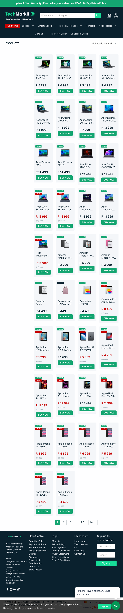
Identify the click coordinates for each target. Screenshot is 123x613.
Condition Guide (79, 34)
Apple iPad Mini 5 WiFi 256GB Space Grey (108, 346)
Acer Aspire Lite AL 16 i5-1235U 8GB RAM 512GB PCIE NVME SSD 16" (87, 121)
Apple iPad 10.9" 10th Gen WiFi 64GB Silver (86, 302)
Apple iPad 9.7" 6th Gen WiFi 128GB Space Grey (64, 349)
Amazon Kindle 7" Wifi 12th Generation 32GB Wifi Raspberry (108, 256)
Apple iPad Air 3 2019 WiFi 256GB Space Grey (87, 349)
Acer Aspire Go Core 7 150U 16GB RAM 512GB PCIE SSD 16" (65, 119)
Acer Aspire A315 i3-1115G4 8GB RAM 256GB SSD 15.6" (42, 77)
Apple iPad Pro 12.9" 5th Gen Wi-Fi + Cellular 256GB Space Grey (108, 395)
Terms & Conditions (61, 550)
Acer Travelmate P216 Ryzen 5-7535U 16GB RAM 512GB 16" (42, 254)
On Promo (13, 26)
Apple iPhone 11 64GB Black (65, 493)
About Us (33, 557)
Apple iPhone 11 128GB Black (43, 445)
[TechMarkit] (20, 15)
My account (80, 541)
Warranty (56, 541)
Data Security (35, 563)
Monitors (90, 26)
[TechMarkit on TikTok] (18, 590)
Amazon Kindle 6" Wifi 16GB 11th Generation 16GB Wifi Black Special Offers (65, 256)
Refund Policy (58, 544)
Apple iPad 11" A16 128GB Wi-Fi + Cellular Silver (108, 300)
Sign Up (106, 563)
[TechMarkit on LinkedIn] (14, 590)
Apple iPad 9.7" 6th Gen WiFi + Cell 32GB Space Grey (42, 349)
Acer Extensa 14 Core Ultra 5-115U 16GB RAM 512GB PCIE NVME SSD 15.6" (108, 119)
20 (82, 522)
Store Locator (35, 569)
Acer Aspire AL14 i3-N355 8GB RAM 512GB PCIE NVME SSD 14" (65, 77)
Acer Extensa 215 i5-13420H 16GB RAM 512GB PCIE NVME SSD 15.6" (43, 164)
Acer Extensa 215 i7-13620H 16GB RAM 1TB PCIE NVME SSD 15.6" (65, 164)
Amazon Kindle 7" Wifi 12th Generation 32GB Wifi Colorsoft (87, 254)
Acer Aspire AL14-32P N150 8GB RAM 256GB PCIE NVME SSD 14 (86, 77)
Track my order (81, 544)
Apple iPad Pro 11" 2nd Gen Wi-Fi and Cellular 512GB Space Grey (43, 397)
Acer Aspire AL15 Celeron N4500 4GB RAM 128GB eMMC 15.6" (108, 77)
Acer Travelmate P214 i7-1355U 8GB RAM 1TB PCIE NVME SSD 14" (86, 208)
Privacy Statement (60, 554)
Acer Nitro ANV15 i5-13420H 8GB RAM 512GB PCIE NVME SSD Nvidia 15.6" (86, 166)
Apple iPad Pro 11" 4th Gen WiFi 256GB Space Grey (65, 395)
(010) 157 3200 (13, 570)
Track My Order (58, 34)
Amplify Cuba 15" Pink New (65, 302)
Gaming (39, 34)
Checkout (79, 550)
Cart (76, 547)
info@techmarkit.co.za (16, 561)
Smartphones (45, 26)
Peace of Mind (35, 560)
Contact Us (34, 566)
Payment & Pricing (37, 544)
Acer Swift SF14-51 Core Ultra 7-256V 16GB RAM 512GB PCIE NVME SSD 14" (43, 208)
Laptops (26, 26)
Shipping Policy (59, 547)
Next (93, 522)
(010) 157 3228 (13, 576)
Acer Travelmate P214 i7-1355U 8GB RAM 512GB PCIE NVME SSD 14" (107, 208)
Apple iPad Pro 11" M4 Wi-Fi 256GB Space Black (86, 395)
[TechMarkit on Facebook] (7, 590)
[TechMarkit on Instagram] (11, 590)
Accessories (105, 26)
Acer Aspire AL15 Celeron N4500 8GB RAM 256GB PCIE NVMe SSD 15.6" (43, 121)
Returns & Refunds (37, 547)
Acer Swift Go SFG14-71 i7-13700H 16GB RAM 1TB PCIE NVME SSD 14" (108, 166)
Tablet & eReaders (69, 26)
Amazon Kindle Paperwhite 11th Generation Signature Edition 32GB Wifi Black (43, 302)
